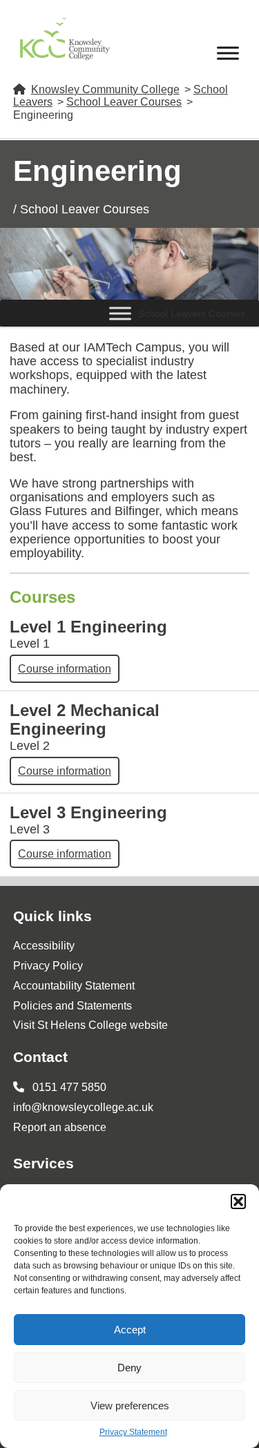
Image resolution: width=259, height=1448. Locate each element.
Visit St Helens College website (90, 1025)
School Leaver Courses (124, 102)
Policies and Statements (72, 1006)
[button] (238, 1201)
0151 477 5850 (68, 1087)
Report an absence (59, 1127)
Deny (129, 1367)
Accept (130, 1329)
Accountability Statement (74, 986)
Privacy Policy (48, 966)
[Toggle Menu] (228, 52)
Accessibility (44, 946)
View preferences (129, 1405)
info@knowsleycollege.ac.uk (83, 1107)
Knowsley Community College (105, 89)
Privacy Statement (133, 1432)
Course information (64, 669)
